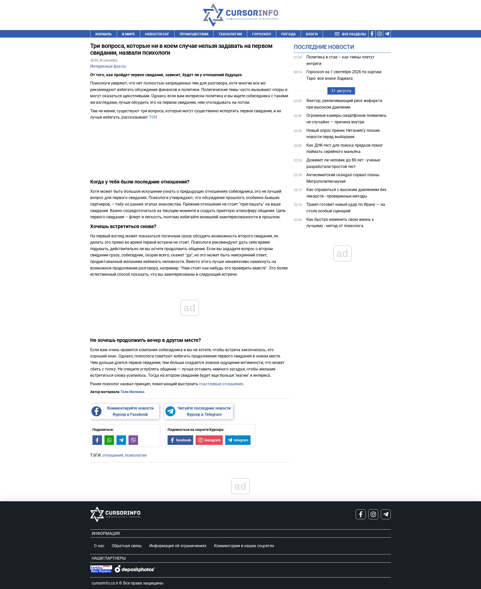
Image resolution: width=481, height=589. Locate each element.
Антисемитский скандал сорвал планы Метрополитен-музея (342, 178)
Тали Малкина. (133, 392)
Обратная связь (127, 545)
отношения (112, 455)
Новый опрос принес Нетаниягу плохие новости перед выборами (343, 133)
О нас (99, 545)
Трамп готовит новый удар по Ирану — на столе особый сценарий (345, 207)
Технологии (230, 34)
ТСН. (153, 117)
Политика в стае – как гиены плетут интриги (340, 60)
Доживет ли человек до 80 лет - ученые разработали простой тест (343, 163)
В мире (128, 34)
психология (136, 455)
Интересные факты (108, 66)
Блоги (312, 34)
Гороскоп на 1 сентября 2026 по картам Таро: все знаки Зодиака (343, 75)
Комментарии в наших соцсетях (244, 545)
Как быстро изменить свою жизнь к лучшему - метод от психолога (340, 222)
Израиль (103, 34)
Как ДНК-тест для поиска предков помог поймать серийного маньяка (344, 148)
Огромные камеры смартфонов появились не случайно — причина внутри (346, 118)
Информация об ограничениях (177, 545)
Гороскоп (261, 34)
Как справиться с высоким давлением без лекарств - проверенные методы (346, 193)
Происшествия (194, 34)
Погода (288, 34)
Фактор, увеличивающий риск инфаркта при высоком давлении (344, 104)
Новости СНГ (157, 34)
